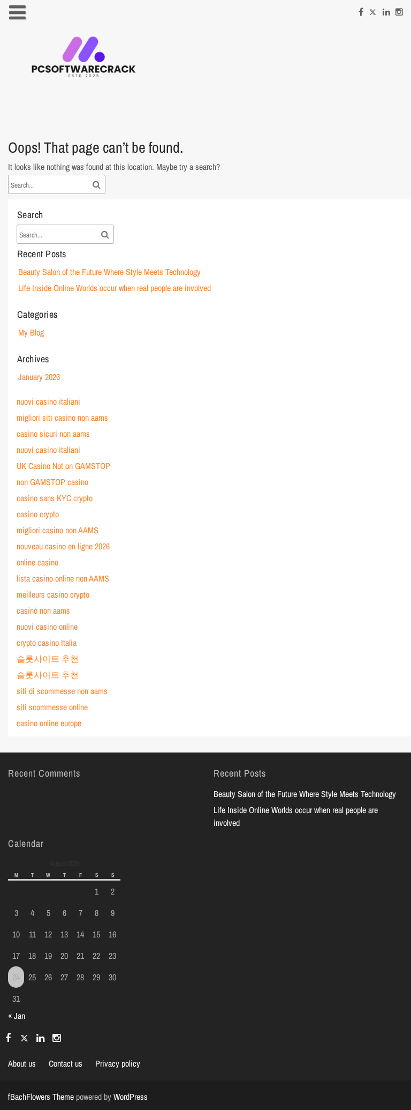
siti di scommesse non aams (62, 691)
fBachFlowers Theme (41, 1096)
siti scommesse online (52, 707)
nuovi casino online (47, 626)
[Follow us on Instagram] (399, 10)
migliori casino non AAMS (57, 530)
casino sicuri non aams (53, 433)
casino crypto (38, 514)
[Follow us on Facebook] (361, 10)
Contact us (65, 1063)
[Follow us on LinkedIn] (386, 10)
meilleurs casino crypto (53, 594)
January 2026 (39, 377)
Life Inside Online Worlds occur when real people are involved (114, 288)
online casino (37, 562)
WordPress (130, 1096)
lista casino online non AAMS (63, 578)
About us (22, 1063)
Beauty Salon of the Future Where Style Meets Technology (109, 272)
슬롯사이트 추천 (48, 659)
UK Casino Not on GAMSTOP (63, 466)
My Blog (31, 332)
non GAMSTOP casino (52, 482)
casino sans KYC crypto (55, 498)
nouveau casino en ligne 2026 (63, 546)
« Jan (16, 1016)
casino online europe (49, 723)
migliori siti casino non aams (62, 417)
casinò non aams (43, 610)
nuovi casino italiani (48, 401)
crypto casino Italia (47, 643)
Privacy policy (117, 1063)
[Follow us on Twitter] (373, 10)
